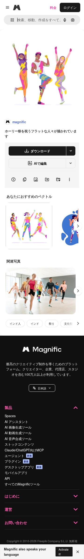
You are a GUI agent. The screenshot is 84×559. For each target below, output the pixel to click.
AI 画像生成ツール (18, 427)
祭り (51, 323)
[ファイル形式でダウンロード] (70, 151)
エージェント (18, 455)
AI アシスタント (16, 421)
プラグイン (16, 461)
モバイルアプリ (16, 472)
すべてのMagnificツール (22, 484)
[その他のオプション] (69, 179)
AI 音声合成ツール (18, 438)
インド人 (15, 323)
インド (35, 323)
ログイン (70, 7)
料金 (53, 7)
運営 (8, 509)
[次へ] (78, 226)
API (7, 478)
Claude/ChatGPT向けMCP (24, 450)
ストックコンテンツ (19, 444)
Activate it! (64, 551)
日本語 (42, 388)
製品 (8, 407)
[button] (42, 388)
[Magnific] (42, 350)
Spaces (10, 415)
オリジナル (32, 39)
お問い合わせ (16, 522)
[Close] (77, 552)
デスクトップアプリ (23, 467)
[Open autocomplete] (10, 20)
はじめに (12, 496)
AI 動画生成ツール (18, 432)
